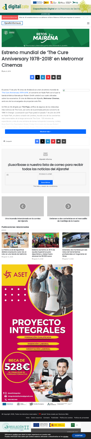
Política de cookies (66, 418)
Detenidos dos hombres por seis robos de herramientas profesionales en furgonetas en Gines (74, 253)
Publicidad (54, 418)
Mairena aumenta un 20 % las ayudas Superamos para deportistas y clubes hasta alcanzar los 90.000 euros (43, 253)
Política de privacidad (81, 418)
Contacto (46, 418)
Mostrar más (45, 131)
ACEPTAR (78, 435)
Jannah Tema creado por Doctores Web (54, 414)
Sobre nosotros (36, 418)
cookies (15, 434)
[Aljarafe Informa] (12, 23)
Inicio (28, 418)
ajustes (65, 436)
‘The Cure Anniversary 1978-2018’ (15, 93)
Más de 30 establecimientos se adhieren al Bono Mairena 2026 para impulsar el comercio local (52, 17)
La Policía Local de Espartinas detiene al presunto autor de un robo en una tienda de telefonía (14, 252)
